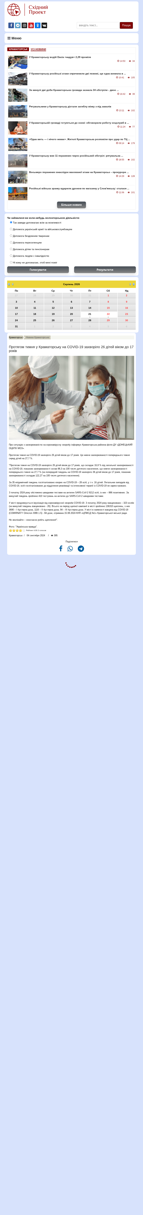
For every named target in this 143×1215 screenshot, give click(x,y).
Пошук (126, 25)
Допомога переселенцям (27, 242)
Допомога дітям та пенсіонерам (30, 249)
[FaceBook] (61, 550)
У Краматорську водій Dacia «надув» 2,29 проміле (60, 57)
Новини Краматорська (37, 337)
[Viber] (70, 550)
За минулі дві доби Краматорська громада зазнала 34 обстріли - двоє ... (74, 90)
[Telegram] (81, 550)
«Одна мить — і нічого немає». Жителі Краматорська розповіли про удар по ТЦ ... (79, 139)
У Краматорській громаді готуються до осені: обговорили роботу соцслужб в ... (79, 122)
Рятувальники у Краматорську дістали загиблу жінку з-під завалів (70, 106)
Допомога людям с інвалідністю (30, 255)
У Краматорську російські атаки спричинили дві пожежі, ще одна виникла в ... (77, 73)
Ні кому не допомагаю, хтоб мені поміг (34, 262)
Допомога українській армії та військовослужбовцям (42, 229)
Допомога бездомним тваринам (30, 235)
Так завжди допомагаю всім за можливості (36, 222)
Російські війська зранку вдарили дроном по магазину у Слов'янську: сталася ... (79, 188)
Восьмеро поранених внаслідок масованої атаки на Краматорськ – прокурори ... (79, 172)
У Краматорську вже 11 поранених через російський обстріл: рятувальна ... (76, 155)
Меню (15, 38)
